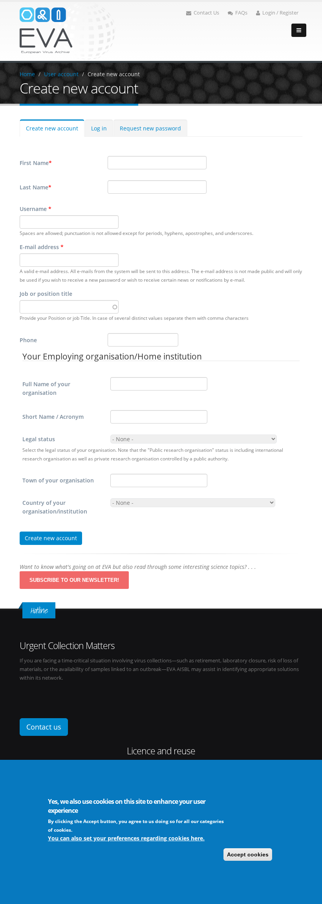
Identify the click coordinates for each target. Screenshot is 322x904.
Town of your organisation (58, 480)
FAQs (241, 12)
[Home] (67, 31)
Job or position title (46, 293)
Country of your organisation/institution (54, 507)
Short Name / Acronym (53, 416)
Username (35, 209)
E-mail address (42, 247)
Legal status (38, 439)
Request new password (150, 128)
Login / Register (280, 12)
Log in (99, 128)
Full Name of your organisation (46, 388)
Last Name (35, 187)
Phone (28, 340)
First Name (36, 163)
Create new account (114, 74)
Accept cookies (248, 854)
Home (27, 74)
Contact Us (206, 12)
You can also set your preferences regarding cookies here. (126, 838)
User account (61, 74)
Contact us (43, 727)
